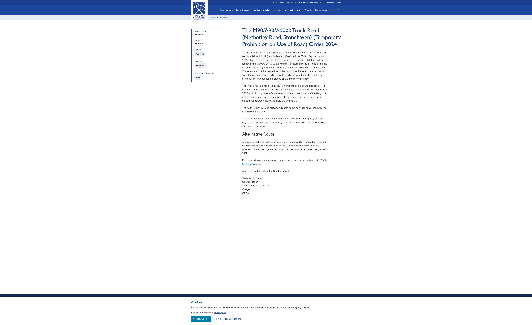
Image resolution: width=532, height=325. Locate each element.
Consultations (291, 2)
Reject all (217, 319)
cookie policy (220, 312)
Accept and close (201, 319)
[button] (338, 9)
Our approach (226, 9)
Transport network (292, 9)
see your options (233, 319)
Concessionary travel (324, 9)
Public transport (243, 9)
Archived (200, 54)
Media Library (302, 2)
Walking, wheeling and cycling (267, 9)
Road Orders (224, 17)
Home (213, 17)
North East (200, 66)
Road (198, 77)
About (275, 2)
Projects (308, 9)
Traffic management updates (330, 2)
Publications (313, 2)
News (282, 2)
